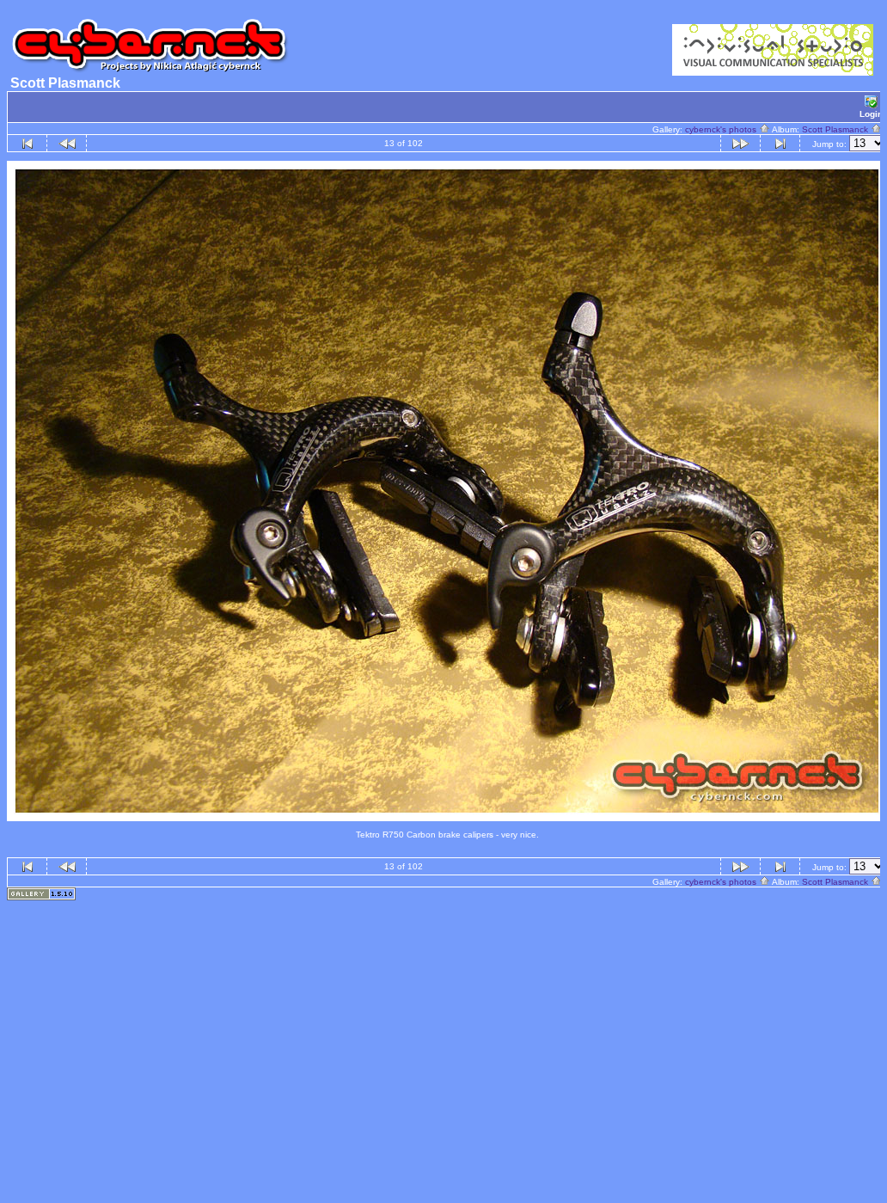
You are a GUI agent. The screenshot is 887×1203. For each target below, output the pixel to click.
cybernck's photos (722, 129)
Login (871, 114)
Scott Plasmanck (836, 129)
